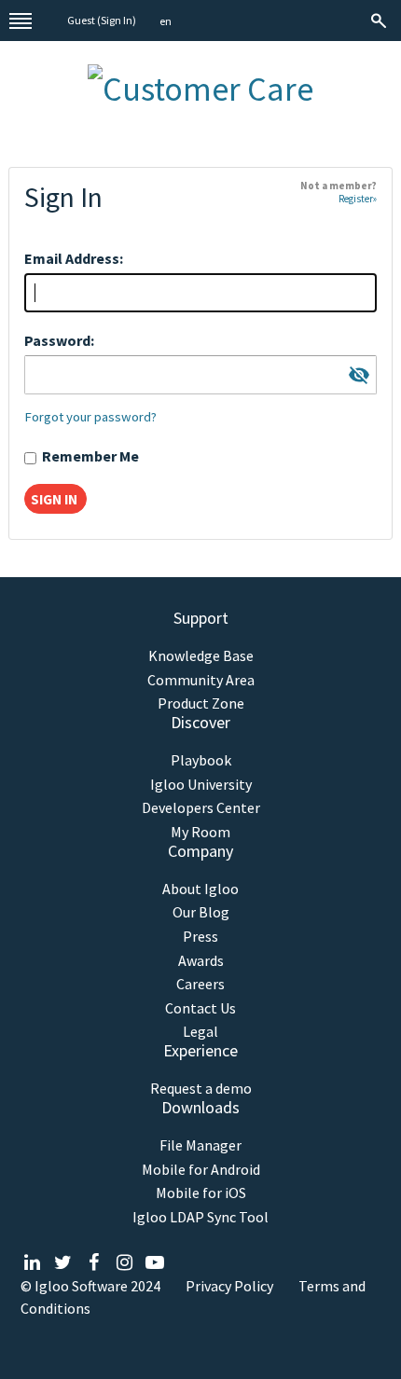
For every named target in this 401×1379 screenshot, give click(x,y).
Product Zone (201, 703)
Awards (201, 961)
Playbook (201, 760)
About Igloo (200, 889)
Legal (200, 1032)
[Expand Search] (380, 20)
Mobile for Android (201, 1170)
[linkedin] (32, 1263)
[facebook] (93, 1263)
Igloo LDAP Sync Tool (200, 1217)
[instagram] (124, 1263)
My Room (200, 832)
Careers (200, 984)
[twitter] (63, 1263)
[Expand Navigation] (20, 20)
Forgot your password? (90, 416)
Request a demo (201, 1089)
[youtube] (155, 1263)
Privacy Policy (229, 1285)
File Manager (200, 1145)
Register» (358, 198)
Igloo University (201, 785)
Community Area (201, 680)
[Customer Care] (200, 85)
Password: (59, 340)
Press (200, 937)
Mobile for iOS (201, 1193)
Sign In (116, 20)
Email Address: (73, 258)
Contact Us (200, 1008)
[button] (165, 21)
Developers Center (201, 808)
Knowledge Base (201, 656)
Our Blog (201, 912)
